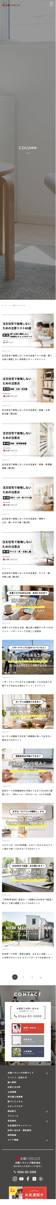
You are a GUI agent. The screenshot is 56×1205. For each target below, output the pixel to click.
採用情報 (12, 1135)
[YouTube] (21, 1179)
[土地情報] (28, 1052)
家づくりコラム (15, 1101)
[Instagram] (15, 1179)
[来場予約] (28, 1040)
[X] (34, 1179)
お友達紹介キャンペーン (20, 1125)
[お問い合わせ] (28, 1028)
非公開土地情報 (15, 1096)
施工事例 (12, 1082)
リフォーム (13, 1115)
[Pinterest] (41, 1179)
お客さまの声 (14, 1087)
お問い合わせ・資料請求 (20, 1130)
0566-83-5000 (26, 1172)
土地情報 (12, 1091)
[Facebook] (28, 1179)
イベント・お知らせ (17, 1077)
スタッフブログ (15, 1106)
